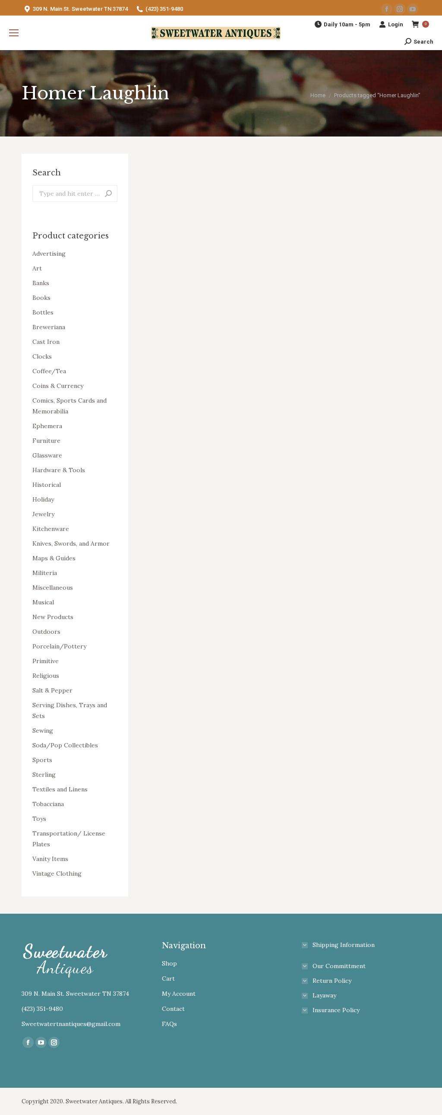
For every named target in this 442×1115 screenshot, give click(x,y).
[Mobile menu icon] (14, 33)
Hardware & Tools (58, 470)
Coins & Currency (57, 386)
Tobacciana (48, 804)
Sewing (42, 730)
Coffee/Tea (49, 371)
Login (395, 24)
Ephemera (47, 426)
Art (37, 268)
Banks (40, 283)
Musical (43, 602)
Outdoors (46, 631)
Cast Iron (46, 342)
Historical (46, 485)
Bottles (43, 312)
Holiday (43, 499)
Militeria (44, 573)
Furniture (46, 441)
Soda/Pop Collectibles (65, 745)
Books (41, 298)
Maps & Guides (54, 558)
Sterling (44, 774)
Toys (39, 819)
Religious (45, 676)
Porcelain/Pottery (59, 646)
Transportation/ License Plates (68, 838)
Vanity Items (50, 859)
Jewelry (43, 514)
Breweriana (48, 327)
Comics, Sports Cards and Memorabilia (69, 406)
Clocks (42, 356)
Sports (42, 760)
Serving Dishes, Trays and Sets (69, 710)
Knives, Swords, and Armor (71, 543)
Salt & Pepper (52, 690)
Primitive (45, 661)
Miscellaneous (52, 587)
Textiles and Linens (60, 789)
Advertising (49, 253)
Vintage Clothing (57, 873)
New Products (52, 617)
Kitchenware (50, 529)
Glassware (47, 455)
